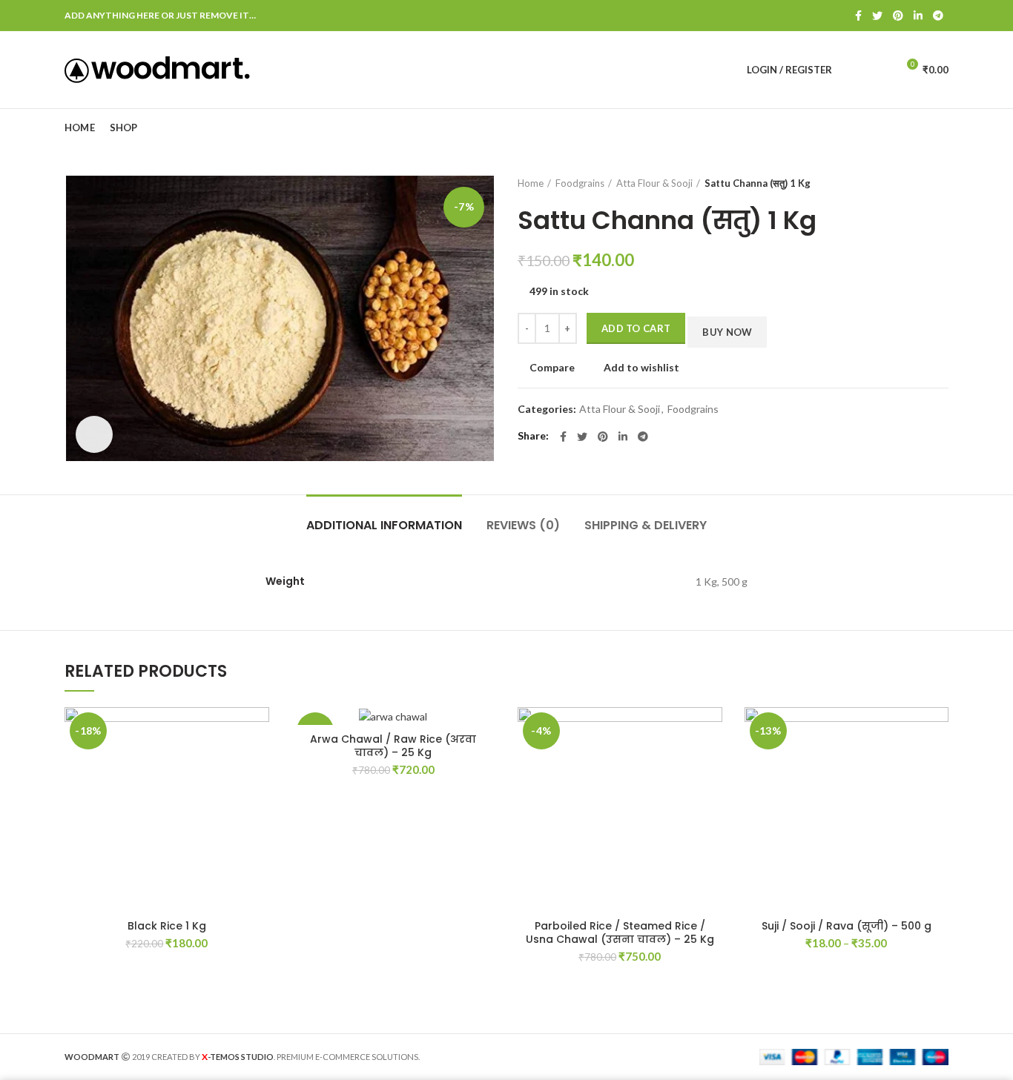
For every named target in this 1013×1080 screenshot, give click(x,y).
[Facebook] (858, 15)
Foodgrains (579, 183)
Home (531, 183)
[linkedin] (918, 15)
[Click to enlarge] (94, 434)
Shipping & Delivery (645, 525)
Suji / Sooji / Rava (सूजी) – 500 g (846, 925)
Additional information (384, 525)
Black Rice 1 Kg (167, 925)
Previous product (911, 183)
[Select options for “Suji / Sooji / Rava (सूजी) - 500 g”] (937, 764)
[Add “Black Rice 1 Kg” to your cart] (258, 764)
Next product (941, 183)
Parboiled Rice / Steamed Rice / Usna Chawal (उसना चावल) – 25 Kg (620, 932)
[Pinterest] (898, 15)
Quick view (258, 798)
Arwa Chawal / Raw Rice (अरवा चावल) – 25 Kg (393, 745)
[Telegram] (938, 15)
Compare (552, 367)
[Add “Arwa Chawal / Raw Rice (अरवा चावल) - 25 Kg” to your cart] (484, 764)
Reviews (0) (523, 525)
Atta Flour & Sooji (654, 183)
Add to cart (635, 328)
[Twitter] (877, 15)
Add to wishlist (641, 367)
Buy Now (727, 332)
